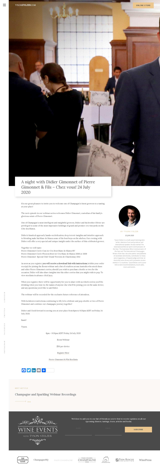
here (50, 275)
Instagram (4, 346)
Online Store (143, 5)
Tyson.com (25, 5)
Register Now (63, 353)
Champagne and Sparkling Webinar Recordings (45, 394)
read (29, 402)
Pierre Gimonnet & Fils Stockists (63, 359)
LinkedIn (4, 296)
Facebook (4, 329)
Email (108, 428)
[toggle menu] (4, 2)
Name (78, 428)
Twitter (4, 312)
